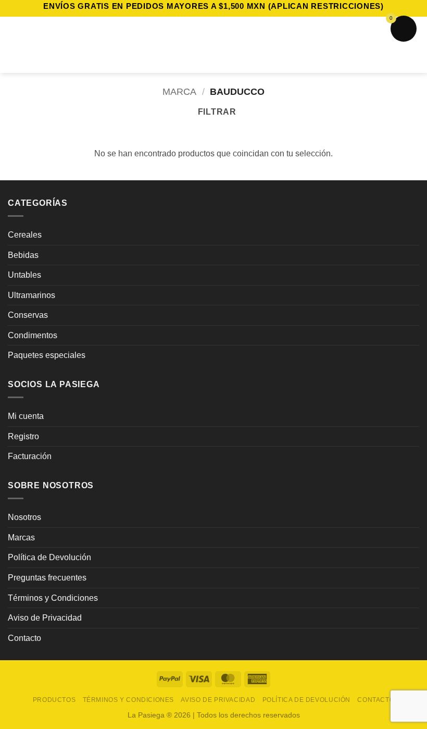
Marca (179, 91)
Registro (23, 436)
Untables (24, 274)
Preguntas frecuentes (47, 577)
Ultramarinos (31, 295)
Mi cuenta (26, 416)
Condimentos (32, 335)
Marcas (21, 537)
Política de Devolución (49, 557)
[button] (14, 44)
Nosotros (24, 517)
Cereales (25, 234)
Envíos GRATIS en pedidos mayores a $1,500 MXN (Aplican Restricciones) (213, 6)
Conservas (28, 315)
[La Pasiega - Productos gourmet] (214, 45)
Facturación (30, 456)
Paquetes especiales (46, 355)
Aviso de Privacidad (45, 617)
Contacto (24, 638)
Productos (54, 699)
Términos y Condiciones (53, 598)
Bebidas (23, 255)
